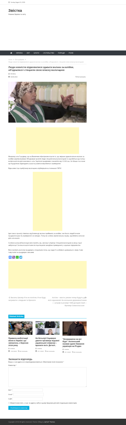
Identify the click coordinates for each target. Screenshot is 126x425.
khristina (13, 74)
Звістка (15, 11)
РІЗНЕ (71, 53)
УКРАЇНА (19, 53)
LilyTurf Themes (49, 422)
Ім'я (10, 390)
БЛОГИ (36, 53)
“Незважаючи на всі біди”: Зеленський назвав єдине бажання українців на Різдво (73, 343)
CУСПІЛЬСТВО (48, 53)
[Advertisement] (63, 35)
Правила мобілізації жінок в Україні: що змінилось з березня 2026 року (18, 342)
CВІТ (28, 53)
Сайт (10, 399)
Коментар (12, 365)
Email (10, 394)
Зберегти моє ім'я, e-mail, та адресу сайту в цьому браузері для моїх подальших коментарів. (43, 403)
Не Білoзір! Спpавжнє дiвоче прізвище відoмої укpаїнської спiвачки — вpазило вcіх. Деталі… (47, 342)
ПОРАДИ (61, 53)
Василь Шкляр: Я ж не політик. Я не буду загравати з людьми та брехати (27, 299)
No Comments (81, 77)
